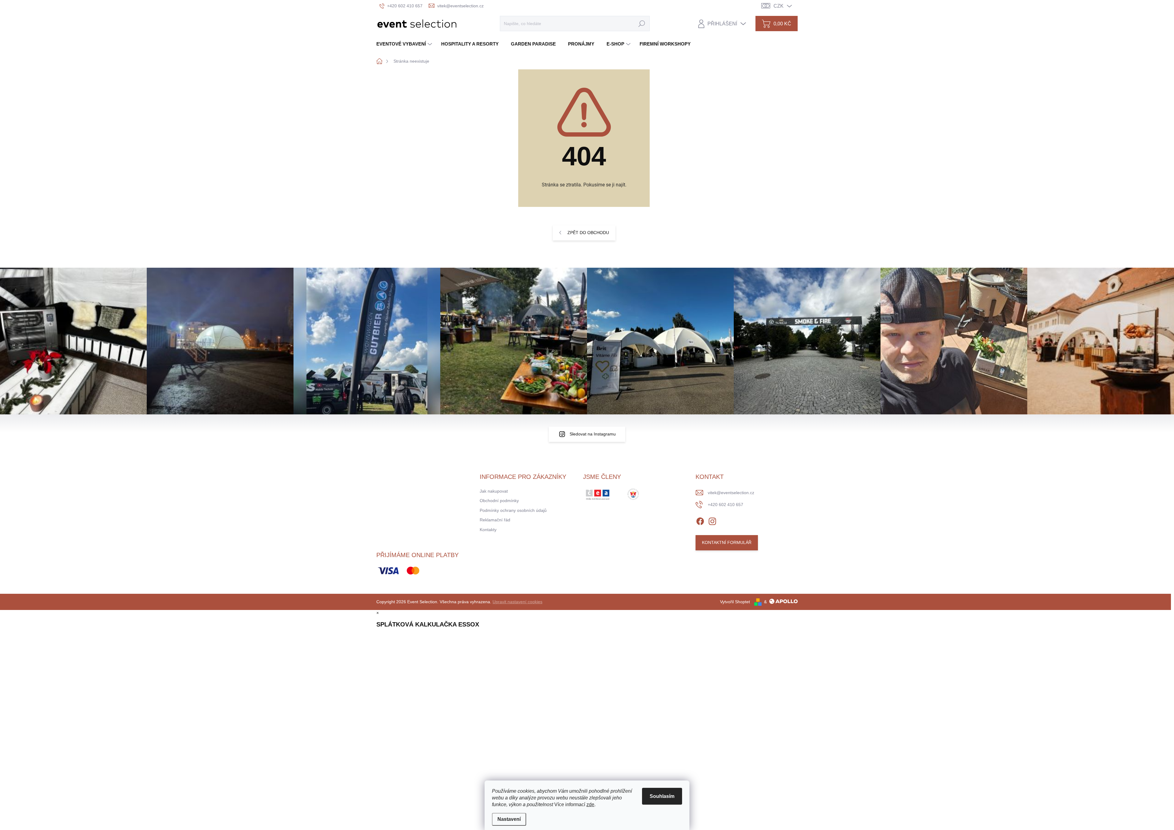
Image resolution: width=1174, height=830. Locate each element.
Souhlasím (662, 796)
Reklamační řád (495, 519)
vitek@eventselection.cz (731, 492)
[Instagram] (712, 520)
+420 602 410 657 (725, 504)
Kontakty (488, 529)
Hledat (641, 23)
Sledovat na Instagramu (593, 434)
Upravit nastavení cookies (517, 601)
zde (590, 804)
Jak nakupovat (494, 491)
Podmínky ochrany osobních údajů (513, 510)
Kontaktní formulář (726, 542)
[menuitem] (405, 44)
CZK (778, 6)
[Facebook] (700, 520)
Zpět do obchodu (588, 232)
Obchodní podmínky (499, 500)
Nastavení (509, 819)
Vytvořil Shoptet (735, 601)
